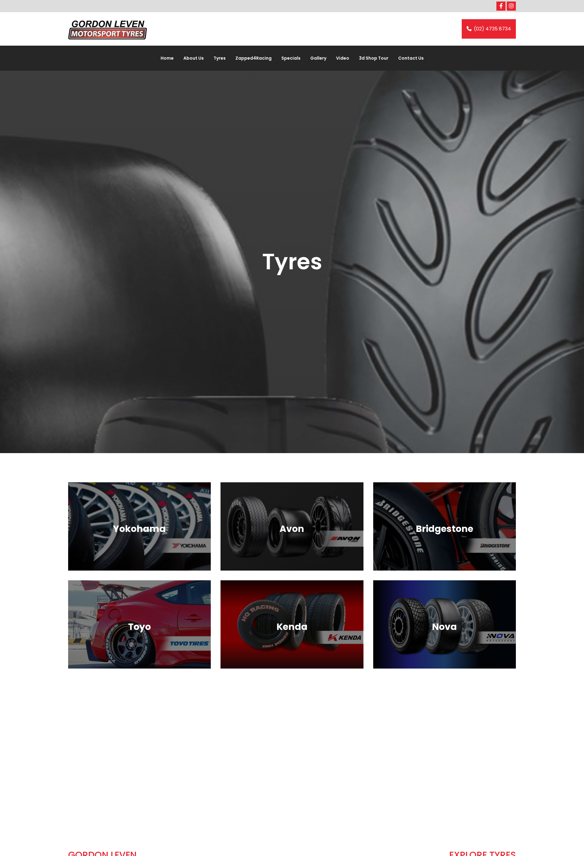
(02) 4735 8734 (492, 28)
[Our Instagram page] (511, 6)
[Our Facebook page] (501, 6)
